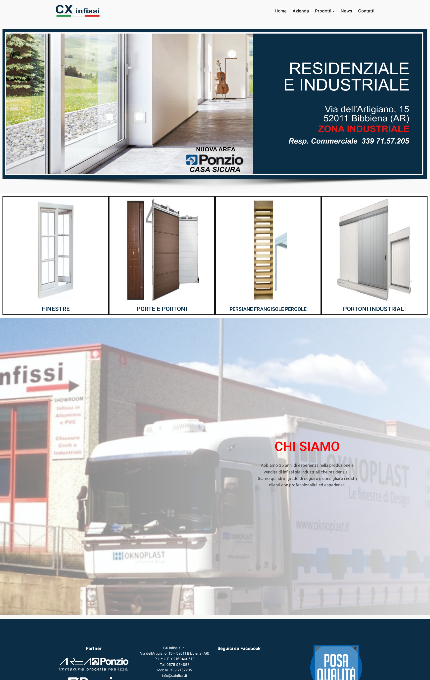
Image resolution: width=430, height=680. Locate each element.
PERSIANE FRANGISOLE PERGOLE (268, 309)
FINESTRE (56, 308)
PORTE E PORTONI (162, 308)
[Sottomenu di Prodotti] (333, 11)
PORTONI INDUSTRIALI (374, 308)
